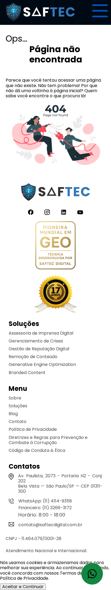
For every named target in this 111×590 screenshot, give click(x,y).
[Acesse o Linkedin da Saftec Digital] (63, 212)
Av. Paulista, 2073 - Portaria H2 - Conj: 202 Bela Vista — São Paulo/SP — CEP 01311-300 (60, 483)
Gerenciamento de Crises (36, 341)
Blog (13, 414)
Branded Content (27, 372)
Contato (17, 421)
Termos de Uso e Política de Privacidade (47, 575)
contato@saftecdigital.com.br (50, 524)
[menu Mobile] (100, 10)
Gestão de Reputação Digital (39, 349)
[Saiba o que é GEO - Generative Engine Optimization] (55, 245)
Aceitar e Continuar (23, 587)
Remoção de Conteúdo (33, 357)
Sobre (15, 398)
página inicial (67, 91)
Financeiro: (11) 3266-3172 (45, 508)
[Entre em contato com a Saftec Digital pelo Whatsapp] (92, 574)
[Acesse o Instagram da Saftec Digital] (47, 212)
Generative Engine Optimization (42, 364)
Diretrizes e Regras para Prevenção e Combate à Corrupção (48, 440)
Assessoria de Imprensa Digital (41, 333)
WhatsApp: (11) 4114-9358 (45, 501)
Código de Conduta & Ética (37, 450)
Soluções (18, 406)
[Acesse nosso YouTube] (80, 212)
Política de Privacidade (33, 429)
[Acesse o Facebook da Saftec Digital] (30, 212)
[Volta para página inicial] (40, 22)
